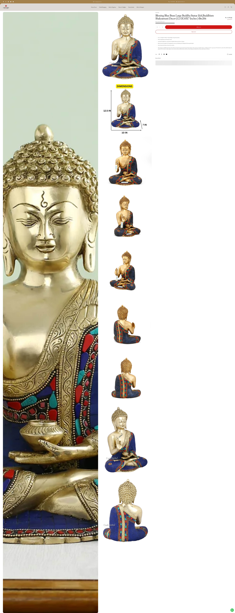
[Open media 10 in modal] (125, 511)
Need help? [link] (230, 54)
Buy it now (194, 31)
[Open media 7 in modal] (125, 324)
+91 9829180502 (172, 1)
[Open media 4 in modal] (125, 163)
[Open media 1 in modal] (50, 312)
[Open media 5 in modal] (125, 216)
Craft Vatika (157, 12)
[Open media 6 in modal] (125, 270)
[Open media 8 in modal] (125, 378)
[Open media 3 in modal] (125, 109)
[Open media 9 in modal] (125, 440)
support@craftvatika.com (181, 1)
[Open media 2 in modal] (125, 47)
